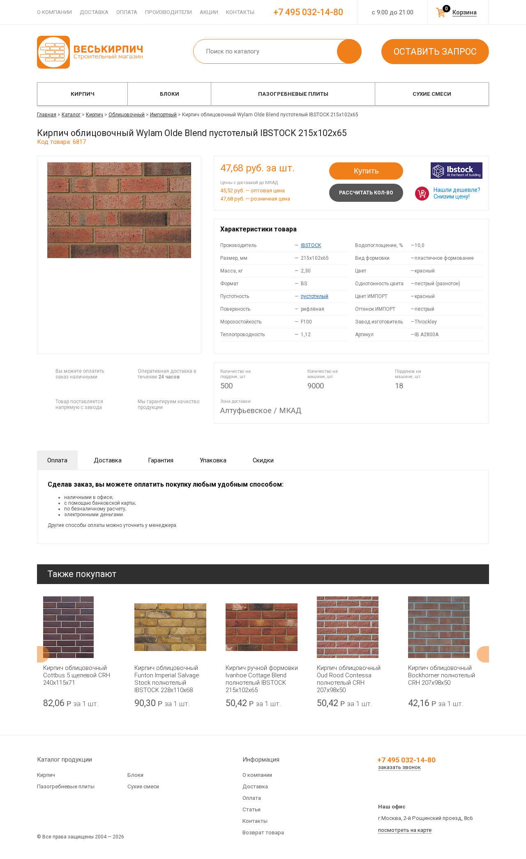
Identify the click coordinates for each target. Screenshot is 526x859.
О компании (54, 12)
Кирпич (83, 94)
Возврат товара (263, 832)
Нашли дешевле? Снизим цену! (457, 193)
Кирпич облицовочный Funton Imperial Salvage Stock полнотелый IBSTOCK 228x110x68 (166, 679)
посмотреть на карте (404, 830)
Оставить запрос (435, 51)
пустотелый (314, 296)
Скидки (263, 460)
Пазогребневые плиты (293, 94)
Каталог (71, 115)
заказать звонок (399, 767)
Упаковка (213, 460)
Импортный (163, 115)
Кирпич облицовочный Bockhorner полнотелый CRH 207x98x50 (441, 675)
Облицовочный (126, 115)
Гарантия (160, 460)
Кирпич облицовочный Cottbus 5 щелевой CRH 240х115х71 (76, 675)
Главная (46, 115)
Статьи (251, 809)
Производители (168, 12)
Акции (209, 12)
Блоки (169, 94)
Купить (366, 170)
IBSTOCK (311, 245)
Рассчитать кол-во (366, 193)
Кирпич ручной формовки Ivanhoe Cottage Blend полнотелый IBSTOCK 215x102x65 (262, 679)
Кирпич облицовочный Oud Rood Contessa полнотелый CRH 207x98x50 (349, 679)
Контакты (240, 12)
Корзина (464, 12)
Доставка (94, 12)
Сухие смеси (432, 94)
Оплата (126, 12)
